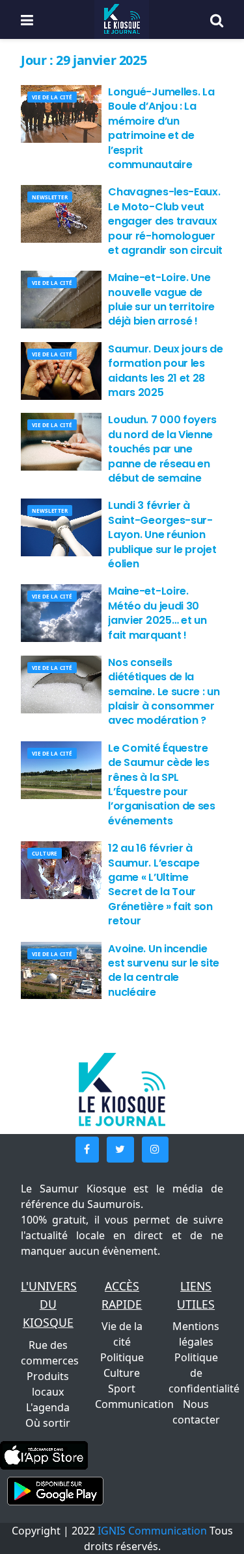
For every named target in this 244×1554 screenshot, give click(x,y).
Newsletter (50, 197)
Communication (134, 1404)
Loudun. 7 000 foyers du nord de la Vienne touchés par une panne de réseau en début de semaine (162, 449)
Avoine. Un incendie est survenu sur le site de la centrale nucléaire (163, 970)
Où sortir (47, 1423)
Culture (44, 853)
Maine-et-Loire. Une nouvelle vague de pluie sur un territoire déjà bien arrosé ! (161, 299)
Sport (121, 1388)
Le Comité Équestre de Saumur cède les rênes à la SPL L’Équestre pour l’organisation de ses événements (161, 784)
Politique (122, 1357)
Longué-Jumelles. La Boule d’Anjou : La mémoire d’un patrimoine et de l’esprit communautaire (161, 128)
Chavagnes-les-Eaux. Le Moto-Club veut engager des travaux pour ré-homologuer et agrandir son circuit (165, 221)
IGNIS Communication (152, 1530)
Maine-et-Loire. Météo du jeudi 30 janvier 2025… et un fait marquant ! (157, 613)
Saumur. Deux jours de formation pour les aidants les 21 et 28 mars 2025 (165, 370)
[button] (87, 1150)
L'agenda (48, 1407)
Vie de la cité (52, 97)
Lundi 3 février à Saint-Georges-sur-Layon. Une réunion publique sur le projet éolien (162, 534)
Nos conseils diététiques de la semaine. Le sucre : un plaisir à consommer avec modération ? (163, 691)
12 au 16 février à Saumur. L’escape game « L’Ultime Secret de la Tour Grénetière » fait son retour (160, 884)
